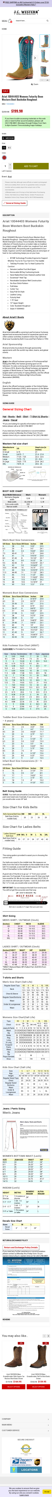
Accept (46, 1492)
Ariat (10, 177)
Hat (4, 416)
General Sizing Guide (15, 203)
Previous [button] (42, 80)
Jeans (6, 420)
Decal (14, 420)
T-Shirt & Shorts (39, 416)
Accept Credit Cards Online (26, 1454)
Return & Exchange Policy (15, 1240)
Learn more (24, 1495)
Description (9, 215)
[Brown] (4, 157)
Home (4, 29)
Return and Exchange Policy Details (21, 1247)
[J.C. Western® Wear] (26, 12)
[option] (45, 41)
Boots (11, 416)
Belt (19, 416)
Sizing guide (8, 403)
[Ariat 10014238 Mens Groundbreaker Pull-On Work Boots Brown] (38, 1356)
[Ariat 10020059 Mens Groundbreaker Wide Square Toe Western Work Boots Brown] (13, 1356)
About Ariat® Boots (13, 317)
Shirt (25, 416)
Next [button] (47, 80)
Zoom (35, 84)
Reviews (6, 1320)
